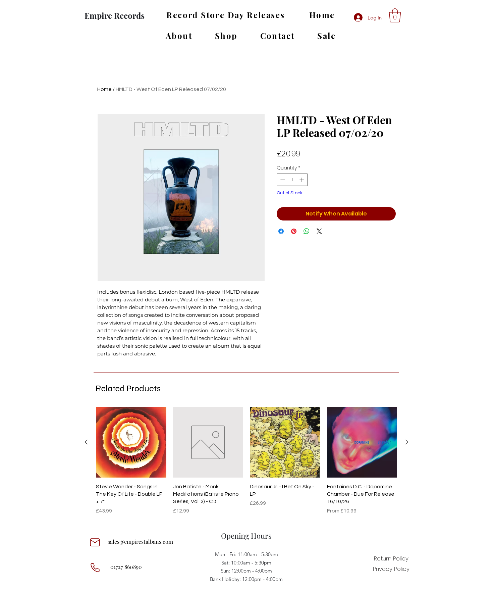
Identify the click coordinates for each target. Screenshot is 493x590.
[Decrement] (282, 180)
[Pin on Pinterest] (294, 231)
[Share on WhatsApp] (307, 231)
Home (104, 89)
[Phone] (95, 567)
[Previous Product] (86, 442)
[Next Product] (407, 442)
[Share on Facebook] (281, 231)
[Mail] (95, 542)
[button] (395, 15)
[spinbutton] (292, 180)
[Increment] (302, 180)
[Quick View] (131, 442)
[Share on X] (319, 231)
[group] (246, 461)
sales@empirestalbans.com (140, 541)
